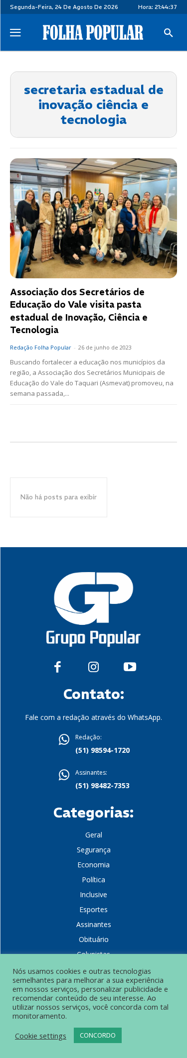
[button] (168, 33)
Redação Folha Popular (40, 347)
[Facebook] (57, 667)
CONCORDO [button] (98, 1035)
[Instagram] (93, 667)
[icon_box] (94, 744)
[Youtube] (130, 667)
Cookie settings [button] (40, 1035)
